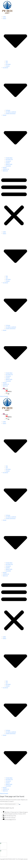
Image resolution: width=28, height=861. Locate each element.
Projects (8, 66)
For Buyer (8, 110)
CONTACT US (6, 169)
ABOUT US (5, 170)
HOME (4, 16)
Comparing (8, 161)
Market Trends (9, 164)
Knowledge (8, 165)
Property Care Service (10, 113)
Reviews (5, 167)
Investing (8, 162)
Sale (7, 62)
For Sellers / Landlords (11, 111)
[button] (14, 201)
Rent (7, 61)
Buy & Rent (8, 64)
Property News (9, 157)
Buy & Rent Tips (9, 159)
